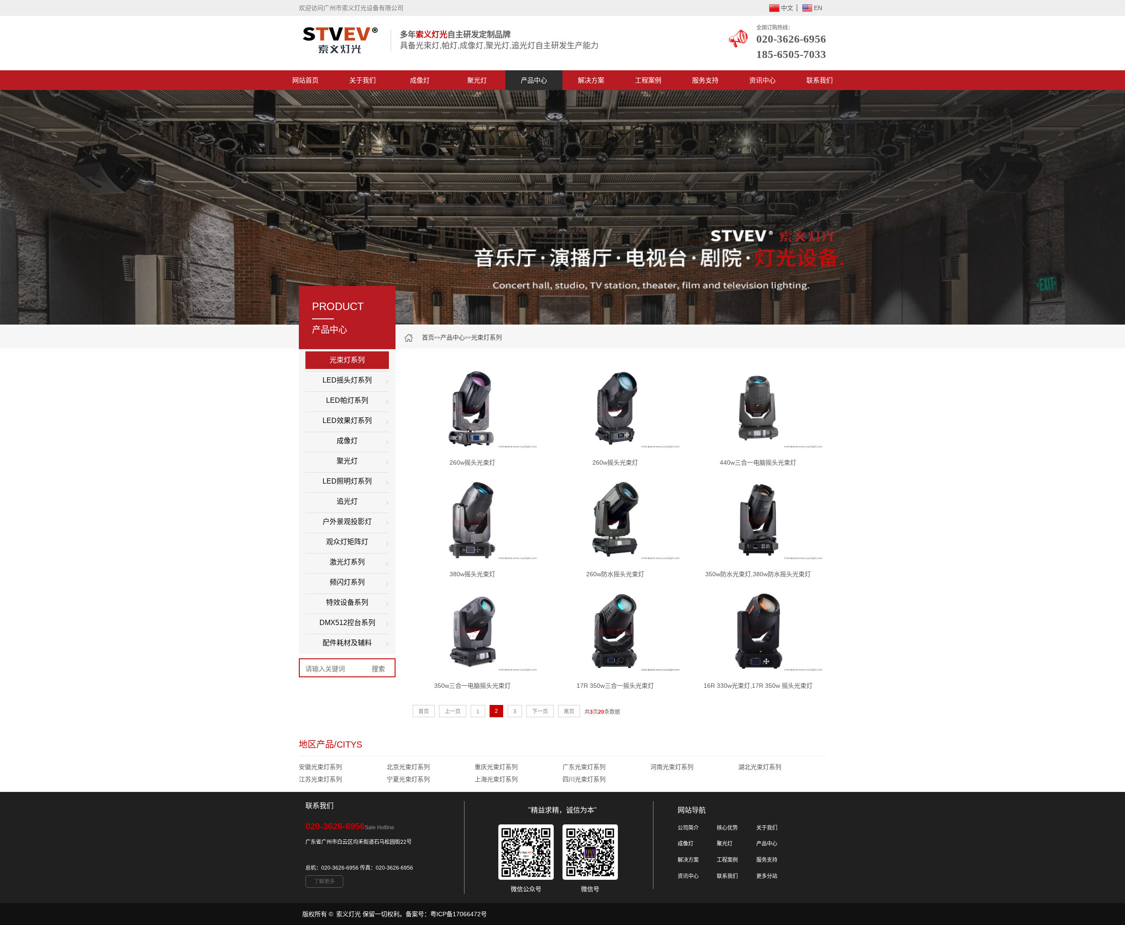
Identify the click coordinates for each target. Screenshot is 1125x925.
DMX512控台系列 (347, 622)
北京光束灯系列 (408, 766)
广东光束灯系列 (584, 766)
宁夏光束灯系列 (408, 779)
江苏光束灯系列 (320, 779)
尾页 (569, 711)
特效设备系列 (347, 602)
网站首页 (305, 80)
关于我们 (362, 80)
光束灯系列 (486, 337)
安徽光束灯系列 (320, 766)
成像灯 (420, 80)
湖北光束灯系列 (759, 766)
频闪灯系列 (347, 582)
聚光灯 (477, 80)
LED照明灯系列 (347, 481)
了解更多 (324, 881)
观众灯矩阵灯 (347, 542)
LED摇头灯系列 (347, 380)
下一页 (540, 711)
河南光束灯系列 (671, 766)
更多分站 (766, 876)
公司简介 (688, 828)
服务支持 (705, 80)
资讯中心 (762, 80)
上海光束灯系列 (496, 779)
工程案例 (648, 80)
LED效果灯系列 (347, 420)
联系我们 (819, 80)
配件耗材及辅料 (347, 643)
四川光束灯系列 (584, 779)
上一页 (453, 711)
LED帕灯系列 (347, 400)
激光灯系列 (347, 562)
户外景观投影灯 (347, 521)
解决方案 (591, 80)
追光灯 (347, 501)
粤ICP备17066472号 (458, 914)
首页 (428, 337)
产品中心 (534, 80)
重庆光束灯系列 (496, 766)
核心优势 (727, 828)
